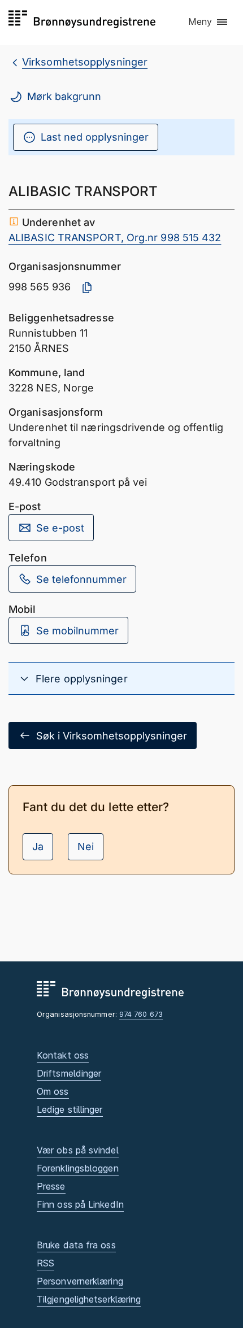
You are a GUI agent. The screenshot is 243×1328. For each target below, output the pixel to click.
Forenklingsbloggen (78, 1168)
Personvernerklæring (80, 1281)
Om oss (53, 1091)
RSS (45, 1263)
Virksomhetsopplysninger (84, 62)
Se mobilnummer (77, 631)
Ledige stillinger (70, 1109)
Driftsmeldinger (69, 1073)
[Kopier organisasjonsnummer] (87, 287)
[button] (209, 22)
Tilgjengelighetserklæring (89, 1299)
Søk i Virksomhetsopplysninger (111, 736)
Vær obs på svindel (78, 1150)
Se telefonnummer (81, 579)
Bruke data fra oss (76, 1245)
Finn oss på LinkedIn (80, 1204)
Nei (85, 846)
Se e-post (60, 528)
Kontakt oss (63, 1055)
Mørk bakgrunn (64, 96)
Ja (38, 846)
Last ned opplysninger (95, 137)
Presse (51, 1186)
